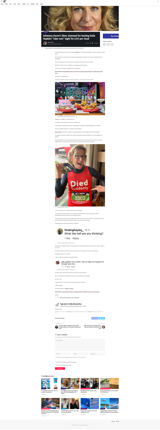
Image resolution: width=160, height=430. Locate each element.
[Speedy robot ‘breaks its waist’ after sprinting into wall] (90, 403)
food (67, 297)
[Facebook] (116, 421)
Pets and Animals (45, 408)
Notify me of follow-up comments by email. (66, 362)
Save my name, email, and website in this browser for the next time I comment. (71, 357)
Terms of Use (69, 311)
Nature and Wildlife (85, 388)
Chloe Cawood (50, 42)
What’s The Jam (69, 288)
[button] (2, 1)
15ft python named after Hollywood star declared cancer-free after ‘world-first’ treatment (50, 412)
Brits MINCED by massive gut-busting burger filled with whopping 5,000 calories (69, 392)
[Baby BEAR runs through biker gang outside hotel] (90, 383)
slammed (77, 52)
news (73, 297)
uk (78, 297)
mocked (69, 297)
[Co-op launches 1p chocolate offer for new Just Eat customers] (50, 383)
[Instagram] (118, 421)
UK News (46, 32)
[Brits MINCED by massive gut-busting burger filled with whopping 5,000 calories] (70, 383)
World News (83, 408)
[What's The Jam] (5, 1)
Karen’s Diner (58, 132)
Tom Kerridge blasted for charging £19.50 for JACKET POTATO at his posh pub (80, 291)
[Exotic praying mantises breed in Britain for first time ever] (109, 383)
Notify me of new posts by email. (64, 365)
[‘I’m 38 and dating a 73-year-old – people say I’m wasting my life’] (70, 403)
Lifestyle (63, 408)
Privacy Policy (90, 311)
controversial (62, 297)
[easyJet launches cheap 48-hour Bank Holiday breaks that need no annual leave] (109, 403)
